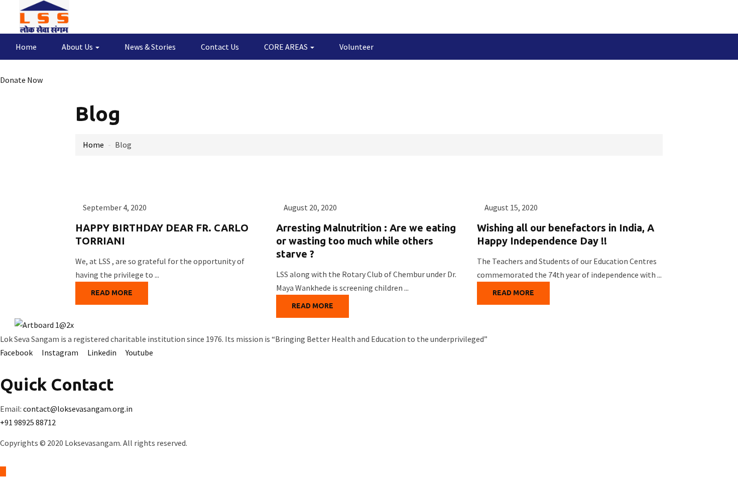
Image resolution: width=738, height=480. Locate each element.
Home (26, 47)
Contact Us (220, 47)
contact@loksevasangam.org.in (78, 409)
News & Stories (150, 47)
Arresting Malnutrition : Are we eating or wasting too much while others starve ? (366, 241)
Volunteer (356, 47)
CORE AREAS (286, 47)
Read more (112, 293)
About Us (78, 47)
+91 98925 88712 (28, 422)
